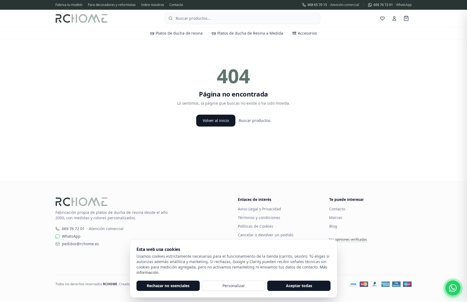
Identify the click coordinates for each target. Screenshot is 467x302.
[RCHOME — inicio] (81, 18)
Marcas (335, 217)
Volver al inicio (216, 120)
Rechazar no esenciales (168, 285)
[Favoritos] (382, 18)
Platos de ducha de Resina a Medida (250, 33)
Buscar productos (255, 120)
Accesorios (307, 33)
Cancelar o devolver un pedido (265, 234)
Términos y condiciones (259, 217)
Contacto (176, 5)
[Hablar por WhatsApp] (453, 288)
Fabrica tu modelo (68, 5)
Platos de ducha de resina (179, 33)
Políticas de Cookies (255, 226)
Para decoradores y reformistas (112, 5)
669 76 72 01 (392, 5)
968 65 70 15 (333, 5)
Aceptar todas (299, 285)
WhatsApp (71, 236)
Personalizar (233, 285)
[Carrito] (406, 18)
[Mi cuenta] (394, 18)
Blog (333, 226)
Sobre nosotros (152, 5)
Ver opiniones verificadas (348, 239)
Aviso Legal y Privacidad (259, 208)
